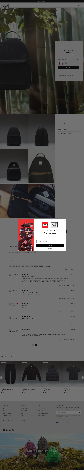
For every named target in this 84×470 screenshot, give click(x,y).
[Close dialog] (65, 220)
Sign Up (50, 245)
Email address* (40, 239)
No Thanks (50, 248)
